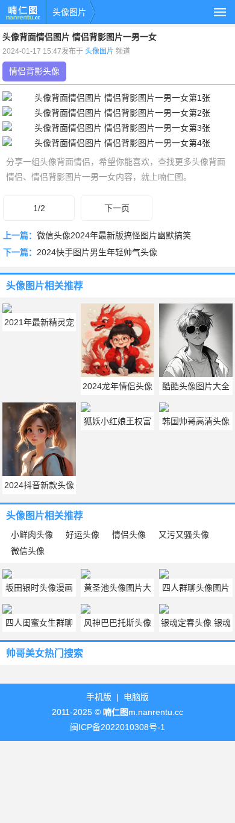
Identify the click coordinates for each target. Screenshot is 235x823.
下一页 (117, 208)
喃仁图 (23, 12)
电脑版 (136, 697)
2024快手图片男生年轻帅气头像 (97, 252)
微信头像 (28, 551)
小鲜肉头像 (32, 534)
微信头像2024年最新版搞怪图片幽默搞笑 (114, 235)
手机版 (98, 697)
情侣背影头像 (34, 71)
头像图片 (69, 12)
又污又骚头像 (183, 534)
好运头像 (82, 534)
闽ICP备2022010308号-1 (117, 727)
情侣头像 (129, 534)
